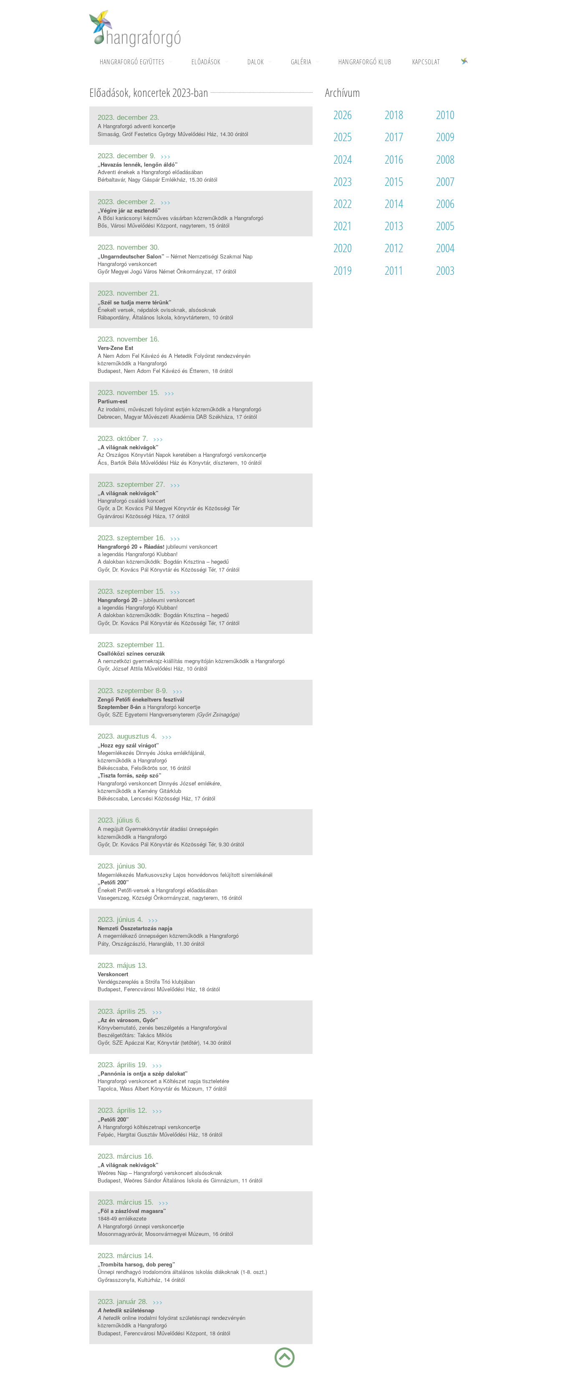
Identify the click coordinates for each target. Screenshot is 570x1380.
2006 (445, 203)
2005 (445, 225)
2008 (445, 159)
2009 (445, 136)
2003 (445, 270)
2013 (394, 225)
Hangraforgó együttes (132, 61)
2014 (394, 203)
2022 (342, 203)
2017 (394, 136)
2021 (342, 225)
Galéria (301, 61)
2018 (394, 114)
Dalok (255, 61)
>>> (166, 156)
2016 (394, 159)
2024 (342, 159)
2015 (394, 181)
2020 (342, 248)
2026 (342, 114)
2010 (445, 114)
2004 (445, 248)
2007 (445, 181)
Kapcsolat (426, 61)
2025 (342, 136)
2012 (394, 248)
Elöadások (206, 61)
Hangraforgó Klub (364, 61)
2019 (342, 270)
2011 (394, 270)
